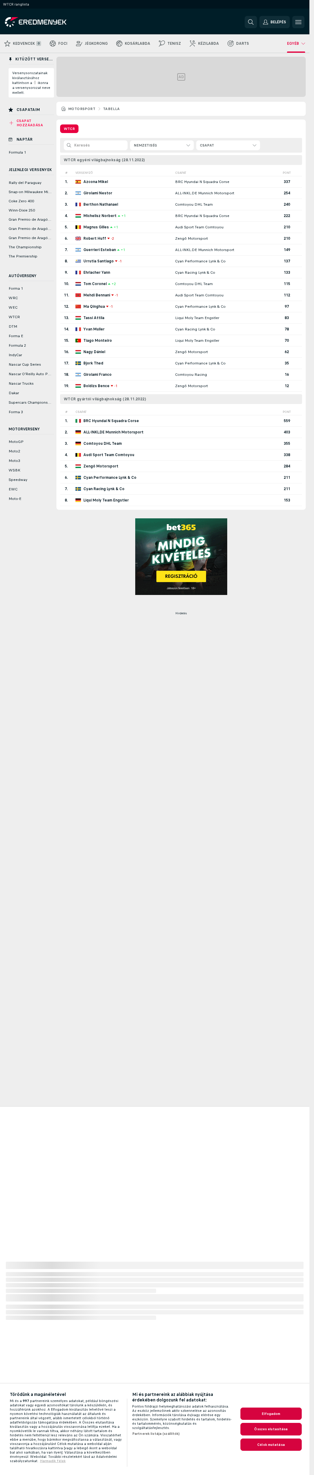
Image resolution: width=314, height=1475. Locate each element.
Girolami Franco (97, 374)
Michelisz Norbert (100, 215)
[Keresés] (251, 22)
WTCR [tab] (69, 129)
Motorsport (81, 109)
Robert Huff (94, 238)
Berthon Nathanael (100, 204)
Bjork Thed (93, 363)
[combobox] (162, 145)
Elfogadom (271, 1414)
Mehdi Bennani (96, 295)
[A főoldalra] (47, 22)
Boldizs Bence (96, 385)
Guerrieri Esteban (99, 249)
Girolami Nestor (97, 193)
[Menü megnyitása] (298, 22)
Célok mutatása (271, 1445)
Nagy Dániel (94, 351)
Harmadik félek (53, 1461)
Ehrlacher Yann (96, 272)
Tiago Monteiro (97, 340)
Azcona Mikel (95, 181)
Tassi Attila (93, 317)
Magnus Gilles (96, 227)
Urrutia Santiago (98, 261)
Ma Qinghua (94, 306)
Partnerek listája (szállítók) (156, 1433)
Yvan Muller (94, 329)
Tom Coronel (95, 283)
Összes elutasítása (271, 1429)
